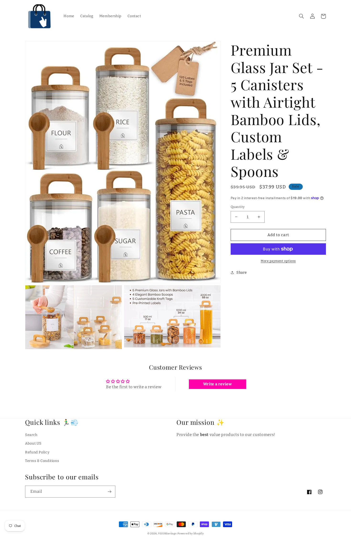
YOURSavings (167, 533)
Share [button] (241, 272)
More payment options (278, 261)
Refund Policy (37, 452)
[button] (301, 16)
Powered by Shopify (190, 533)
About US (33, 443)
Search (31, 435)
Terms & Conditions (42, 461)
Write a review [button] (217, 384)
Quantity (238, 207)
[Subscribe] (109, 491)
